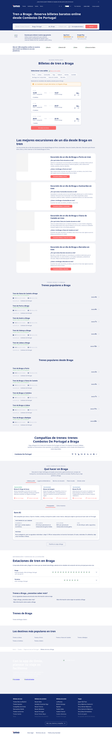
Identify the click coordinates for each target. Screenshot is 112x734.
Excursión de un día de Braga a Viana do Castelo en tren (69, 216)
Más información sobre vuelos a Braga (24, 602)
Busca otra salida (55, 71)
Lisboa (39, 75)
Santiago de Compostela (39, 77)
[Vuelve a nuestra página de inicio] (17, 6)
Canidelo (73, 75)
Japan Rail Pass (82, 702)
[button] (53, 26)
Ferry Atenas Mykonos (84, 707)
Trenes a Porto (38, 637)
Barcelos (62, 77)
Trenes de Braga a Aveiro (20, 619)
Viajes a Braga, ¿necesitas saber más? (24, 599)
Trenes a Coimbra (18, 641)
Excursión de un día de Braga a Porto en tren (71, 157)
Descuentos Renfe (18, 709)
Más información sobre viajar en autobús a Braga (71, 599)
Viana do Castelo (53, 77)
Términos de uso (40, 733)
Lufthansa (59, 702)
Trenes (24, 6)
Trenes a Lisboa (17, 637)
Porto (33, 75)
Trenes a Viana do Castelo (63, 637)
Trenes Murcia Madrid (19, 702)
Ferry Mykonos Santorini (85, 704)
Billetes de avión (61, 699)
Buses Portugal (39, 711)
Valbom (60, 75)
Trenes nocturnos (18, 711)
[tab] (31, 481)
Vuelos (36, 6)
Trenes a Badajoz (82, 637)
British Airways (60, 704)
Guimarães (47, 75)
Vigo (54, 75)
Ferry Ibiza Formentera (85, 711)
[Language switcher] (68, 6)
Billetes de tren (17, 699)
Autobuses (30, 6)
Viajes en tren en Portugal (31, 649)
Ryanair (58, 707)
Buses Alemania (39, 709)
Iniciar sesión (95, 6)
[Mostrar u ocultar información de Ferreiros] (96, 580)
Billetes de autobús (40, 699)
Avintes (66, 75)
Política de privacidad (54, 733)
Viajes (80, 699)
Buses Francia (39, 707)
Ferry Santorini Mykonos (85, 709)
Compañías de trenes (19, 707)
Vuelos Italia (60, 709)
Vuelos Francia (60, 711)
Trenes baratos (17, 704)
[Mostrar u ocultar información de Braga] (96, 572)
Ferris (41, 6)
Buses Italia (38, 702)
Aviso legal (30, 733)
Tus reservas (77, 6)
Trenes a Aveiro (38, 641)
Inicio (14, 649)
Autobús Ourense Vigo (41, 704)
